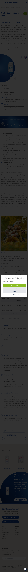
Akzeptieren (14, 285)
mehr (14, 291)
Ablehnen (14, 288)
